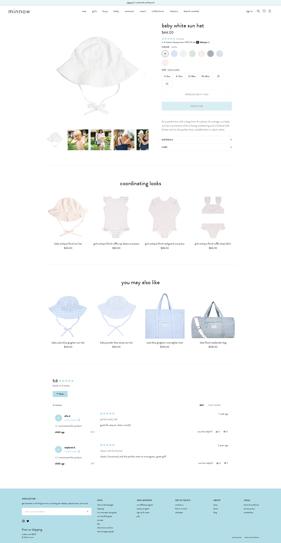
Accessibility (248, 512)
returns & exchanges (105, 504)
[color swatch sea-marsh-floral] (192, 53)
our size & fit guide (104, 516)
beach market (191, 11)
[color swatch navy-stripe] (210, 53)
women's (129, 11)
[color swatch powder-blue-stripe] (183, 53)
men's (143, 11)
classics (174, 11)
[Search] (258, 11)
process (100, 520)
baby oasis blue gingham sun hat (68, 342)
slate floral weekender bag (213, 342)
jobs (138, 516)
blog (215, 512)
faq (98, 523)
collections (158, 11)
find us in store (181, 508)
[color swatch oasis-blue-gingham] (174, 53)
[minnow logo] (44, 11)
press (215, 504)
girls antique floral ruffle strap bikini (213, 244)
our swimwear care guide (106, 512)
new (84, 11)
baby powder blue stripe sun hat (116, 342)
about (215, 508)
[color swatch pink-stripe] (165, 62)
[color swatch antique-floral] (201, 53)
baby (116, 11)
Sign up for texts (143, 512)
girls (94, 11)
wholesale (179, 512)
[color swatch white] (165, 53)
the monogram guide (105, 531)
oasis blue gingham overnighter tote (165, 342)
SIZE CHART (174, 69)
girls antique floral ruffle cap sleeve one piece (116, 244)
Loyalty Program (143, 508)
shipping (100, 508)
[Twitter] (27, 521)
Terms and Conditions (252, 537)
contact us (179, 504)
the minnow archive (105, 527)
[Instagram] (23, 521)
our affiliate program (145, 504)
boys (105, 11)
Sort (202, 405)
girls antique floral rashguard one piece (164, 244)
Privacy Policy (249, 508)
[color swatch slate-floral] (219, 53)
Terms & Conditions (251, 504)
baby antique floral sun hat (68, 244)
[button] (173, 38)
